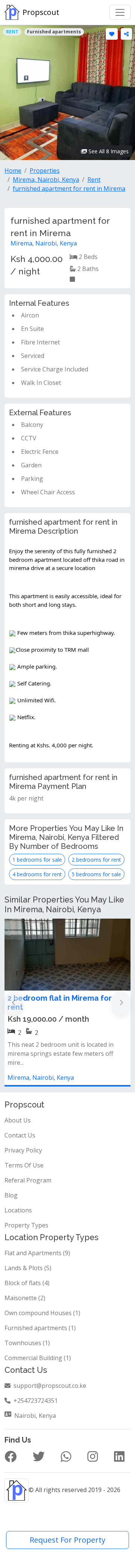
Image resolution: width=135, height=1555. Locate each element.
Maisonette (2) (24, 1298)
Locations (18, 1210)
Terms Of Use (24, 1165)
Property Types (26, 1225)
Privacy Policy (23, 1150)
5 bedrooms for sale (96, 874)
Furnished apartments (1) (40, 1328)
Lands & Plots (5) (27, 1268)
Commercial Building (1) (37, 1358)
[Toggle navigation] (120, 12)
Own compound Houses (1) (42, 1313)
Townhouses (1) (27, 1343)
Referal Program (27, 1180)
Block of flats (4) (27, 1283)
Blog (11, 1195)
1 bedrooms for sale (37, 859)
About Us (17, 1120)
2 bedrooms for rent (96, 859)
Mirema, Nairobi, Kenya (43, 243)
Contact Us (19, 1135)
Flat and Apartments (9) (37, 1253)
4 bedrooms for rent (37, 874)
